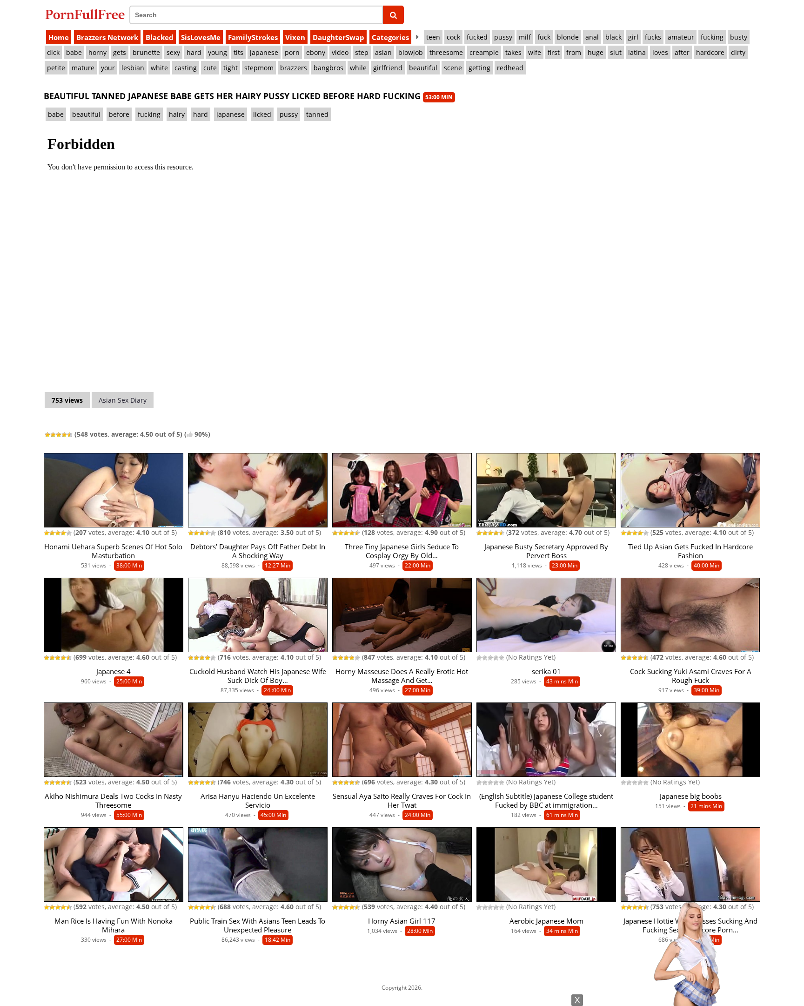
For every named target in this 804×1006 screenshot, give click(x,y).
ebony (315, 52)
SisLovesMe (201, 37)
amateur (681, 37)
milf (525, 37)
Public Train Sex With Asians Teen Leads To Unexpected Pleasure (257, 925)
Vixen (295, 37)
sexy (173, 52)
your (108, 67)
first (554, 52)
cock (453, 37)
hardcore (710, 52)
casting (185, 67)
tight (230, 67)
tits (238, 52)
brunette (146, 52)
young (217, 52)
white (159, 67)
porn (292, 52)
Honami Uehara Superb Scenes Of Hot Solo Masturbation (113, 551)
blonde (568, 37)
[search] (393, 15)
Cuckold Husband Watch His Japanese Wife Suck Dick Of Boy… (257, 676)
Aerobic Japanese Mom (546, 921)
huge (595, 52)
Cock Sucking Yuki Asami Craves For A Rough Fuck (690, 676)
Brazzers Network (107, 37)
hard (194, 52)
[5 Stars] (70, 435)
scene (453, 67)
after (682, 52)
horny (97, 52)
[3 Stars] (58, 435)
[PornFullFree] (85, 14)
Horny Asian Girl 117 (402, 921)
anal (592, 37)
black (613, 37)
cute (210, 67)
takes (513, 52)
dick (53, 52)
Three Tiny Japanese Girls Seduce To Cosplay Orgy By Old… (402, 551)
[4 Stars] (64, 435)
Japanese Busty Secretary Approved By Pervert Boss (546, 551)
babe (74, 52)
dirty (738, 52)
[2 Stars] (53, 435)
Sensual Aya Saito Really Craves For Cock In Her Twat (402, 800)
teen (433, 37)
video (340, 52)
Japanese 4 (113, 671)
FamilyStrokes (253, 37)
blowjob (410, 52)
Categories (390, 37)
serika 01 (546, 671)
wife (534, 52)
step (361, 52)
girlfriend (387, 67)
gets (119, 52)
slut (616, 52)
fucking (712, 37)
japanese (264, 52)
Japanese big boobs (691, 796)
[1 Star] (47, 435)
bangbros (328, 67)
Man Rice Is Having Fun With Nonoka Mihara (113, 925)
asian (383, 52)
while (358, 67)
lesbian (132, 67)
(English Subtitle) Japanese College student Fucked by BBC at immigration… (546, 800)
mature (83, 67)
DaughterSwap (338, 37)
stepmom (259, 67)
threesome (446, 52)
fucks (653, 37)
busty (738, 37)
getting (479, 67)
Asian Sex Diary (123, 400)
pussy (503, 37)
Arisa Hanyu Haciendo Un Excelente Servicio (258, 800)
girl (633, 37)
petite (56, 67)
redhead (510, 67)
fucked (477, 37)
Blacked (160, 37)
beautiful (423, 67)
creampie (484, 52)
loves (660, 52)
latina (637, 52)
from (573, 52)
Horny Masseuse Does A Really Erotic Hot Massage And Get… (401, 676)
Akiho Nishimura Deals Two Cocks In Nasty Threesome (113, 800)
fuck (543, 37)
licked (262, 114)
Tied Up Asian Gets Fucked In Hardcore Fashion (690, 551)
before (119, 114)
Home (58, 37)
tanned (317, 114)
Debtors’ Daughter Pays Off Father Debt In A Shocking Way (257, 551)
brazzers (293, 67)
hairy (177, 114)
